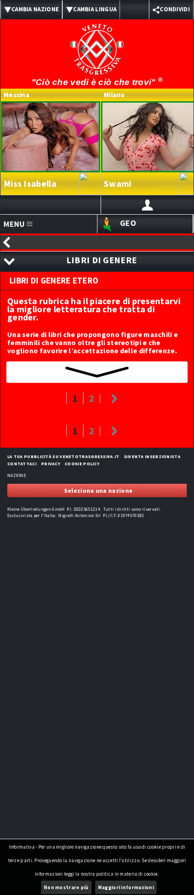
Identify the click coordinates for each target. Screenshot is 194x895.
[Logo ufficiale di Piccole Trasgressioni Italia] (97, 43)
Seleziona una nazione (98, 490)
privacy (50, 464)
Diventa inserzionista (152, 456)
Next (114, 398)
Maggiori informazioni (126, 887)
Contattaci (22, 464)
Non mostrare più (66, 887)
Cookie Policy (82, 464)
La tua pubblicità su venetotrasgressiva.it (63, 456)
